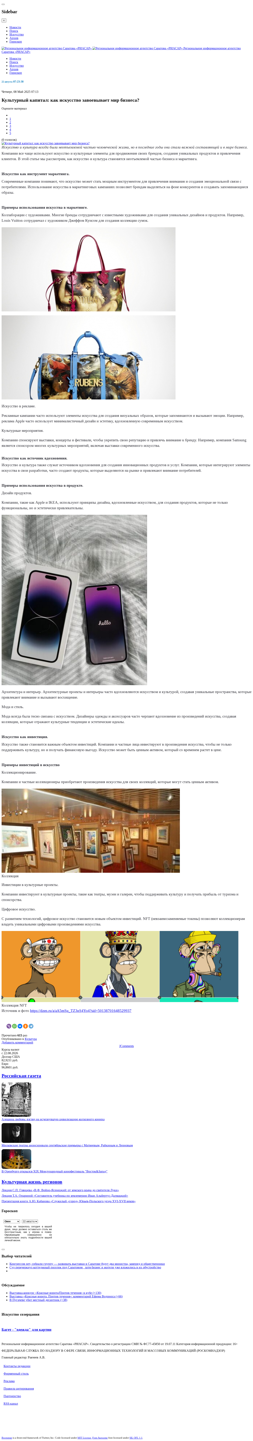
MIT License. (84, 1437)
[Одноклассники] (25, 1026)
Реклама (9, 1381)
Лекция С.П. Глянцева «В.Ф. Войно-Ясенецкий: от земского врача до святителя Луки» (60, 1190)
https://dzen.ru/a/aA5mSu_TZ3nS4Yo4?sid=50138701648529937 (80, 1011)
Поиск (13, 31)
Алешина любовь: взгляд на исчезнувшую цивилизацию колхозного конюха (53, 1119)
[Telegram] (31, 1026)
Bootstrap (7, 1437)
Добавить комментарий (17, 1042)
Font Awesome (100, 1437)
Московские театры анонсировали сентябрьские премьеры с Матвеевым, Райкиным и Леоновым (67, 1145)
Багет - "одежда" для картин (26, 1329)
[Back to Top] (3, 1249)
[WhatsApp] (14, 1026)
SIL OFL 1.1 (136, 1437)
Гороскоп (15, 41)
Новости (15, 27)
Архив (13, 38)
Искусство (16, 34)
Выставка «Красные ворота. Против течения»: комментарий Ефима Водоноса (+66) (66, 1296)
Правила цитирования (19, 1388)
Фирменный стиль (16, 1373)
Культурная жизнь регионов (32, 1181)
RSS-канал (11, 1403)
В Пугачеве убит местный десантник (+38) (38, 1300)
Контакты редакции (17, 1366)
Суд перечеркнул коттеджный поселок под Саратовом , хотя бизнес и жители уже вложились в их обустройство (85, 1267)
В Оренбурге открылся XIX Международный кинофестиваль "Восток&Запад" (55, 1171)
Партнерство (12, 1396)
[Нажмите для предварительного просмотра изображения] (46, 143)
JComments (126, 1046)
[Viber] (9, 1026)
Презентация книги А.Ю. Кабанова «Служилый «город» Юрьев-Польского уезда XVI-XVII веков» (69, 1201)
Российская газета (21, 1075)
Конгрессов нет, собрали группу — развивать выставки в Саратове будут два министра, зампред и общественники (87, 1263)
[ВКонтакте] (20, 1026)
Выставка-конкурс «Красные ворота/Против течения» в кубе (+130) (55, 1292)
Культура (31, 1039)
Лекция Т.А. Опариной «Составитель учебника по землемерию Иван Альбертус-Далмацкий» (65, 1195)
